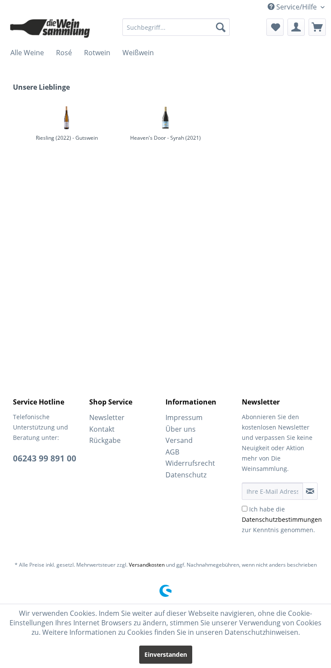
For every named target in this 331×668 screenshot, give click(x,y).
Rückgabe (105, 440)
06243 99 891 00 (44, 458)
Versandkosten (147, 564)
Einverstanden (165, 654)
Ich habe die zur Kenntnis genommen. (282, 519)
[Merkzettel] (275, 27)
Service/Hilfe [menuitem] (297, 7)
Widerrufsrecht (190, 463)
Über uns (181, 429)
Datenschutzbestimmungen (282, 519)
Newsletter (107, 417)
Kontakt (102, 429)
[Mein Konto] (296, 27)
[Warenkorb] (317, 27)
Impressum (184, 417)
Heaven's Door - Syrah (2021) (165, 137)
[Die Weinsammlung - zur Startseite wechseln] (50, 29)
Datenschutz (186, 475)
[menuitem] (176, 27)
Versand (179, 440)
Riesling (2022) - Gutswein (67, 137)
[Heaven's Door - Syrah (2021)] (165, 117)
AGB (172, 452)
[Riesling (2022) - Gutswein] (67, 117)
